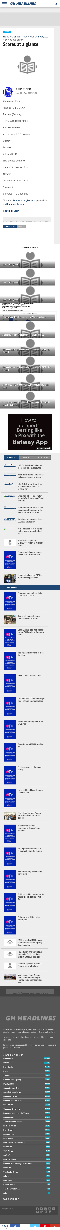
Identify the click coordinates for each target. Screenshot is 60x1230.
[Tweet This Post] (35, 1225)
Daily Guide (8, 1067)
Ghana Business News (12, 1100)
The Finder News (10, 1172)
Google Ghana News (12, 1092)
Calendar (44, 457)
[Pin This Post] (45, 1225)
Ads (5, 1193)
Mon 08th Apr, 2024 (40, 36)
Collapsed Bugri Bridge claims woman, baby (29, 918)
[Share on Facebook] (15, 1225)
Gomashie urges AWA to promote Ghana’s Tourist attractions (30, 965)
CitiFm (6, 1063)
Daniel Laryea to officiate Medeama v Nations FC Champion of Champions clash (31, 632)
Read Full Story (11, 210)
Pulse (5, 1071)
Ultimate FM (8, 1134)
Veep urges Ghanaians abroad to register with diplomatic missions (30, 849)
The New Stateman (11, 1189)
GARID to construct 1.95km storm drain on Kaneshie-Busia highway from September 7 (30, 942)
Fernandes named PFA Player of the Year (31, 745)
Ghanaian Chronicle (11, 1109)
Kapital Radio (9, 1185)
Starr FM (7, 1168)
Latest (28, 457)
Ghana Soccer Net (11, 1088)
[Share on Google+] (55, 1225)
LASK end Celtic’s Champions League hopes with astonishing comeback (31, 699)
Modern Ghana (9, 1159)
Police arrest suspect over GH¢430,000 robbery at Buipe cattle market (31, 543)
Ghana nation (8, 1117)
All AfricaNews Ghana (12, 1122)
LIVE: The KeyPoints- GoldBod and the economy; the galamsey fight (30, 466)
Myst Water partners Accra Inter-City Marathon (31, 654)
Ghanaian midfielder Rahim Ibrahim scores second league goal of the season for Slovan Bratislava (30, 510)
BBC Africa (8, 1105)
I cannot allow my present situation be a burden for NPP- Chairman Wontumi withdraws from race (30, 954)
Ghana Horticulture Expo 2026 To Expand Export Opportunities (30, 576)
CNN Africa (8, 1151)
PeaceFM (7, 1147)
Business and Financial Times (16, 1113)
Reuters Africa (9, 1126)
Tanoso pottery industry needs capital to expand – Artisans (29, 617)
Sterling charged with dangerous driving (30, 768)
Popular (12, 457)
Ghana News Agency (12, 1080)
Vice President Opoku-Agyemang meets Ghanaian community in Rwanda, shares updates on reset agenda (30, 979)
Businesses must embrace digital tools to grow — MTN (30, 594)
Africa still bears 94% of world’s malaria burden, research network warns (30, 531)
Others (6, 1176)
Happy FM (7, 1180)
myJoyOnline (8, 1084)
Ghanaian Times (20, 36)
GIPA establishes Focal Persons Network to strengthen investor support (29, 815)
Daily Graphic (9, 1130)
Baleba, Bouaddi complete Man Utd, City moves (31, 722)
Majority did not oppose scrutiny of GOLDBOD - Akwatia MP (30, 520)
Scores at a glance (23, 200)
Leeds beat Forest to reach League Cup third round (30, 791)
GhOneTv (7, 1155)
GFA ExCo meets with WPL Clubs (29, 675)
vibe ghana (8, 1138)
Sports (21, 226)
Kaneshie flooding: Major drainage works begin (30, 872)
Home (6, 36)
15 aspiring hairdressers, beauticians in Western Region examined (29, 828)
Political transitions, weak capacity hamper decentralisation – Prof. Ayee (31, 896)
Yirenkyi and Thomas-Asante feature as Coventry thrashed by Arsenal (31, 476)
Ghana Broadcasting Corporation (17, 1163)
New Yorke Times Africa (13, 1143)
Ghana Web (8, 1058)
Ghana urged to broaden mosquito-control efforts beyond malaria (30, 553)
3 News (6, 1075)
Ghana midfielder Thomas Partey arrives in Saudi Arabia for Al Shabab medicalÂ (31, 498)
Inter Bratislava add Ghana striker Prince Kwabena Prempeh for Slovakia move (30, 486)
